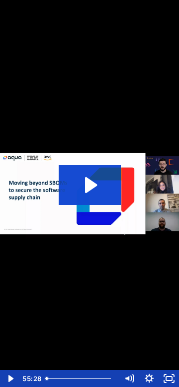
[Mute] (129, 378)
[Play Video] (10, 378)
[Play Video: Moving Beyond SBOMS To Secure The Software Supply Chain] (90, 185)
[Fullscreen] (169, 378)
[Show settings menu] (149, 378)
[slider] (80, 378)
